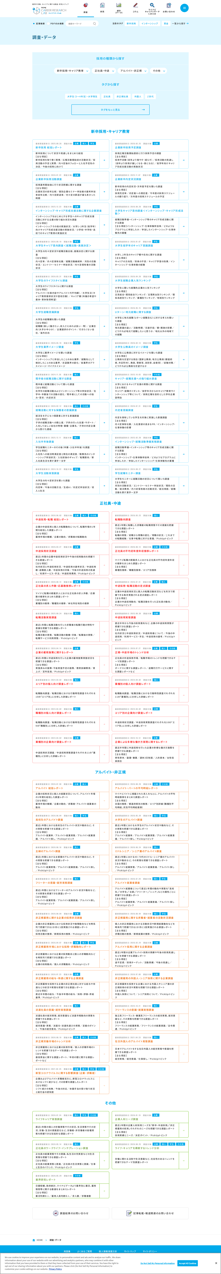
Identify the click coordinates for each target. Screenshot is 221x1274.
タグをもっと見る (110, 109)
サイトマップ (130, 1251)
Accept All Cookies (187, 1263)
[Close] (216, 1263)
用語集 (67, 1251)
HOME (40, 1239)
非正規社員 (122, 96)
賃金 (166, 23)
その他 (156, 70)
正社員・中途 (102, 70)
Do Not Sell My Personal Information (158, 1263)
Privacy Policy (55, 1269)
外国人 (137, 96)
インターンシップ (150, 23)
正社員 (107, 96)
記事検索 (40, 23)
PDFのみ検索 (57, 23)
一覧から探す (179, 23)
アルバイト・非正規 (131, 70)
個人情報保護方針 (108, 1251)
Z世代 (150, 96)
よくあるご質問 (84, 1251)
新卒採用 (131, 23)
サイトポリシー (150, 1251)
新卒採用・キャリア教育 (70, 70)
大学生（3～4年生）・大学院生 (82, 96)
